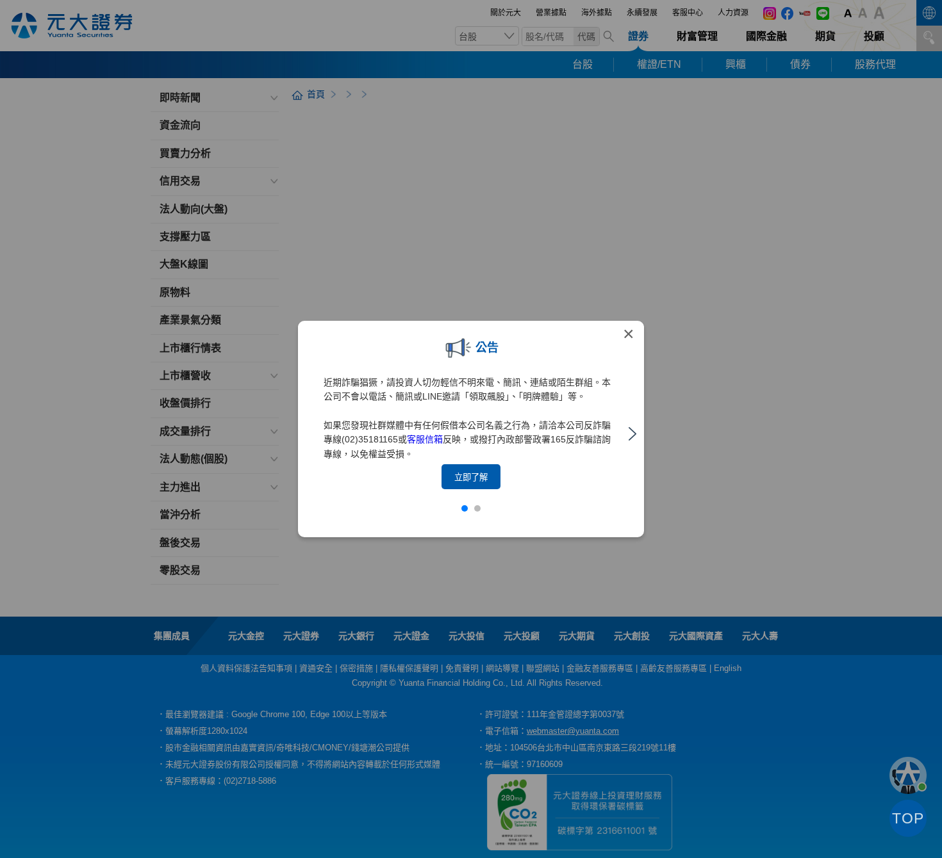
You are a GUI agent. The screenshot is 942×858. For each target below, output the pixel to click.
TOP (908, 818)
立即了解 (471, 477)
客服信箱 (425, 439)
